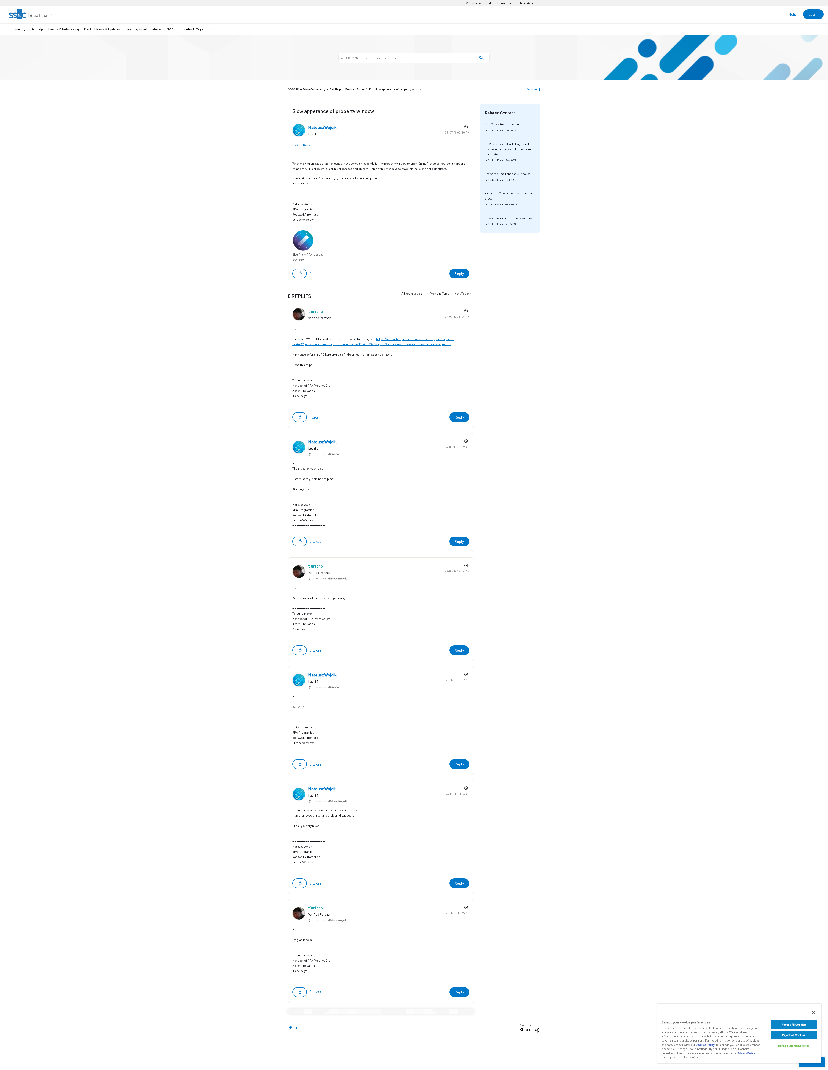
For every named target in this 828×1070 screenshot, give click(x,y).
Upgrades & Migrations (195, 29)
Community (17, 29)
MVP (169, 29)
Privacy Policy (746, 1053)
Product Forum (355, 89)
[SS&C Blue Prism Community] (30, 14)
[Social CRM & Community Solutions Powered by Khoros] (529, 1028)
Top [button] (295, 1027)
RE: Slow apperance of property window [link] (395, 89)
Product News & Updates (102, 29)
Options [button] (532, 89)
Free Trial (505, 3)
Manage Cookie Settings (793, 1045)
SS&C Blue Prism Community (306, 89)
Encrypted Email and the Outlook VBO (509, 174)
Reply (459, 273)
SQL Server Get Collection (502, 124)
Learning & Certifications (143, 29)
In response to (325, 453)
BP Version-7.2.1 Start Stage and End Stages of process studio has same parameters (509, 149)
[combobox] (430, 58)
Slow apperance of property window (508, 218)
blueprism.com (529, 3)
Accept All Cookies (794, 1024)
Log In (813, 14)
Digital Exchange (497, 204)
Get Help (37, 29)
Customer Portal (479, 3)
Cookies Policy (705, 1045)
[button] (299, 273)
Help (792, 14)
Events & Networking (63, 29)
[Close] (813, 1012)
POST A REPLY (302, 144)
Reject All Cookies (793, 1035)
